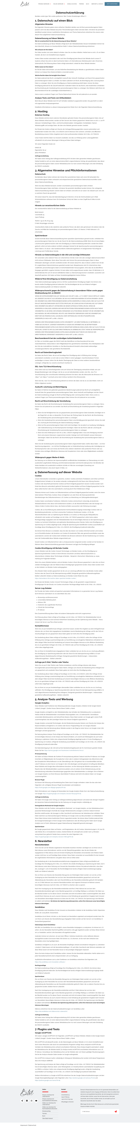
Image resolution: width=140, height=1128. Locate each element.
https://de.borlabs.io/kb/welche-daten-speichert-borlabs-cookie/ (55, 578)
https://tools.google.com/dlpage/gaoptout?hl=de (50, 787)
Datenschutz (32, 1125)
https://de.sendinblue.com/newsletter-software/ (50, 962)
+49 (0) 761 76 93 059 (67, 1099)
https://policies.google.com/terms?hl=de (47, 1080)
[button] (115, 1111)
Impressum (23, 1125)
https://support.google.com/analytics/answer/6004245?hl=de (62, 793)
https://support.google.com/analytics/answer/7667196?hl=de (54, 837)
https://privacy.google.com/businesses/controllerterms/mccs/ (64, 750)
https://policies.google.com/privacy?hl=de (82, 1078)
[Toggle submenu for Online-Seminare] (64, 4)
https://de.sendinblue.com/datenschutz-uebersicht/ (51, 1011)
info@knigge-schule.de (67, 1101)
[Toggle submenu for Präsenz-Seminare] (50, 4)
